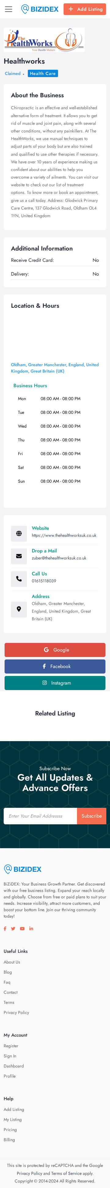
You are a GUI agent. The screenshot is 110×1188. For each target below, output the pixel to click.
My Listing (13, 1119)
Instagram (60, 682)
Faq (7, 982)
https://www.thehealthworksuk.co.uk (64, 535)
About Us (12, 962)
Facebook (60, 666)
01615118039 (44, 581)
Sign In (10, 1056)
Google (60, 649)
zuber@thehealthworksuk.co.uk (59, 558)
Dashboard (14, 1066)
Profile (10, 1076)
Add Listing (90, 9)
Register (11, 1046)
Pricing (10, 1130)
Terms (9, 1002)
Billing (9, 1140)
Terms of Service (66, 1173)
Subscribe (92, 815)
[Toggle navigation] (8, 9)
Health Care (43, 73)
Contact (10, 992)
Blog (8, 972)
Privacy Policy (16, 1012)
